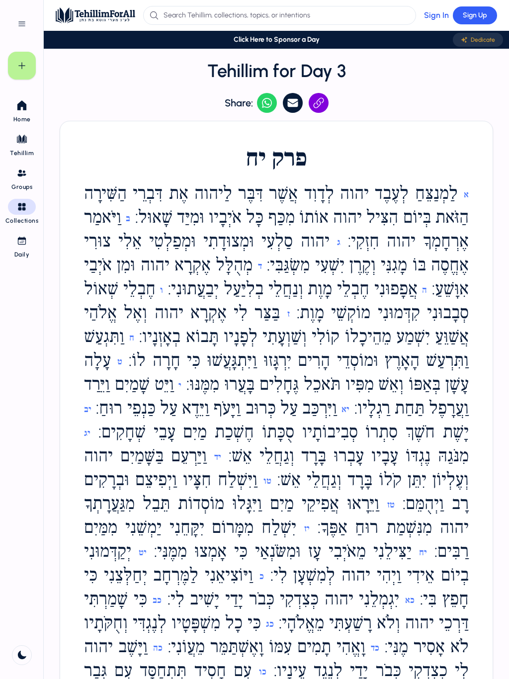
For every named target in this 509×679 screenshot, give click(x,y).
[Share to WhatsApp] (267, 103)
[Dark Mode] (22, 655)
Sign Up (475, 15)
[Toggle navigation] (22, 24)
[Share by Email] (293, 103)
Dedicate (483, 39)
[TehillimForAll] (95, 15)
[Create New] (22, 66)
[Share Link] (319, 103)
